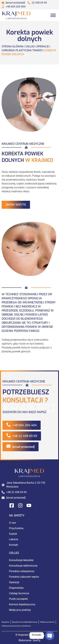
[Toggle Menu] (53, 15)
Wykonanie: (29, 640)
